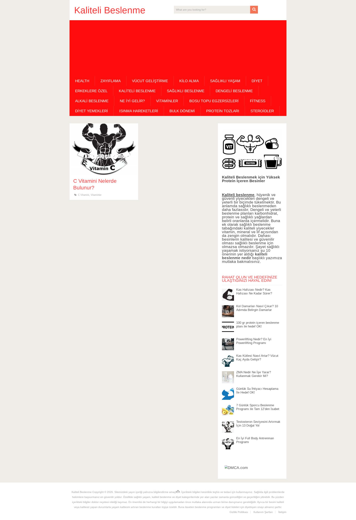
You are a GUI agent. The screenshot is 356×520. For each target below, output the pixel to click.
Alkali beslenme (91, 101)
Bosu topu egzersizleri (214, 101)
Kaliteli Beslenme (109, 10)
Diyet (257, 81)
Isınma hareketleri (138, 111)
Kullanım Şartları (263, 512)
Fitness (257, 101)
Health (82, 81)
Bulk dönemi (182, 111)
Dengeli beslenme (234, 91)
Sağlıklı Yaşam (225, 81)
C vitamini (83, 194)
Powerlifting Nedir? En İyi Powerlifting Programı (253, 341)
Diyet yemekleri (91, 111)
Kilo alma (189, 81)
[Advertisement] (178, 48)
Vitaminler (167, 101)
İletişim (282, 512)
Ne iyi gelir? (132, 101)
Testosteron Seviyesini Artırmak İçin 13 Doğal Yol (258, 423)
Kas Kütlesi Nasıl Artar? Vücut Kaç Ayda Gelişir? (257, 357)
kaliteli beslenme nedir (244, 256)
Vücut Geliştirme (150, 81)
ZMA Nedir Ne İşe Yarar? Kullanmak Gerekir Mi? (253, 374)
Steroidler (262, 111)
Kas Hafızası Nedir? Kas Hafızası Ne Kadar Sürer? (254, 291)
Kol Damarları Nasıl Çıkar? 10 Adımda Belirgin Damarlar (257, 308)
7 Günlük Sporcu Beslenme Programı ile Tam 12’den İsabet (257, 407)
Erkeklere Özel (91, 91)
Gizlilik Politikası (239, 512)
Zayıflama (110, 81)
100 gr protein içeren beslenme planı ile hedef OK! (257, 324)
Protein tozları (222, 111)
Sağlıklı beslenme (185, 91)
